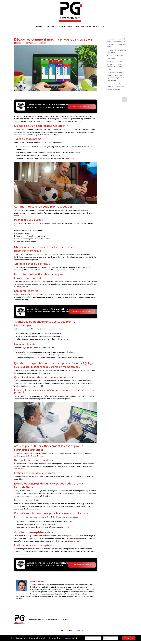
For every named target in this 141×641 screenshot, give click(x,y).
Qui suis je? (86, 26)
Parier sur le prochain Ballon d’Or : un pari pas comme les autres (115, 86)
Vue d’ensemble (52, 619)
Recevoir (128, 638)
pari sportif (70, 158)
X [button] (138, 637)
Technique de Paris (65, 26)
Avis (77, 26)
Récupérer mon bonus (82, 107)
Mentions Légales (36, 619)
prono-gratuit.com (77, 630)
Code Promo (50, 26)
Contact (96, 26)
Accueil (39, 26)
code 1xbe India (75, 541)
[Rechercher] (124, 99)
